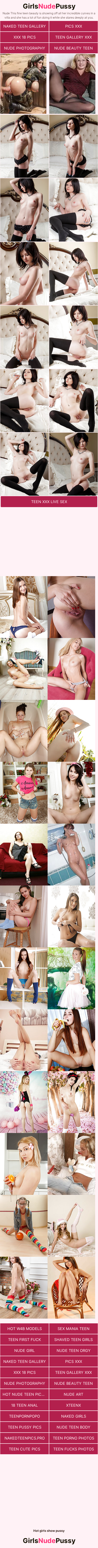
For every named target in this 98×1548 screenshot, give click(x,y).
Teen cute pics (24, 1449)
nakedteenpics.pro (25, 1438)
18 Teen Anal (24, 1405)
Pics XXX (73, 26)
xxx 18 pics (25, 37)
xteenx (73, 1405)
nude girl (24, 1350)
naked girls (73, 1416)
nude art (73, 1394)
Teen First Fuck (24, 1339)
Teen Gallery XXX (73, 37)
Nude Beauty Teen (73, 48)
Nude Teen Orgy (74, 1350)
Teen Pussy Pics (24, 1427)
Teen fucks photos (73, 1449)
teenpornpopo (24, 1416)
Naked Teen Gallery (24, 26)
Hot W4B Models (24, 1328)
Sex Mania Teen (73, 1328)
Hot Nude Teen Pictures (26, 1394)
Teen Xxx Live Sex (49, 501)
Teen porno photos (73, 1438)
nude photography (24, 48)
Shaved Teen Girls (73, 1339)
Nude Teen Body (73, 1427)
